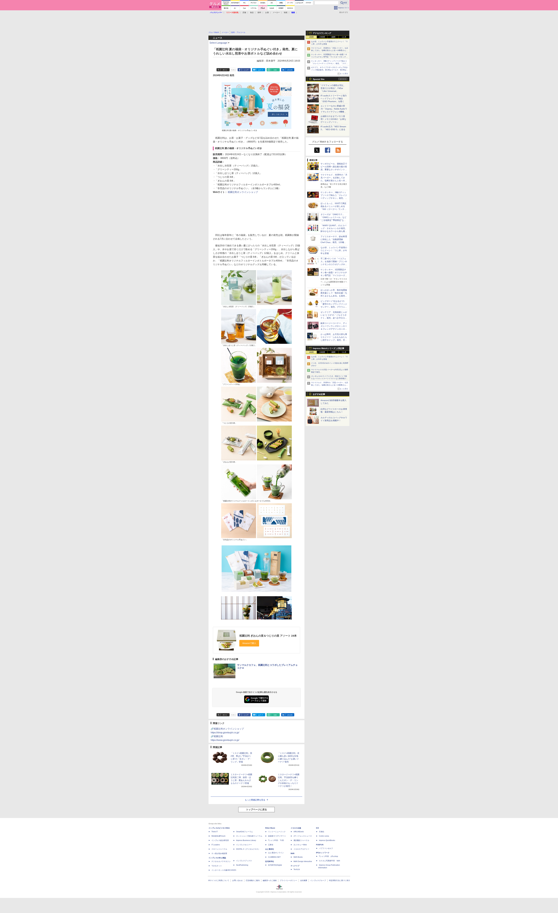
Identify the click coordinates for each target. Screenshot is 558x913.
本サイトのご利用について (218, 880)
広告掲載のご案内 (253, 880)
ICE (317, 828)
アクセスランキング (322, 33)
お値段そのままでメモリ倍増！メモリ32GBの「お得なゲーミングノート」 (333, 119)
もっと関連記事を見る (255, 800)
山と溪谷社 (269, 849)
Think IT (214, 832)
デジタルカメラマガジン (221, 861)
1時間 (311, 37)
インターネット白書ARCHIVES (223, 870)
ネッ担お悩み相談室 (219, 853)
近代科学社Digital (275, 865)
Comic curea (324, 836)
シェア (246, 70)
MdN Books (298, 857)
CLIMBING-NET (274, 857)
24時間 (322, 37)
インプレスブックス (244, 861)
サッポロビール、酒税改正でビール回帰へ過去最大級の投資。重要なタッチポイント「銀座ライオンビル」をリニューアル (334, 169)
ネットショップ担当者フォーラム (249, 836)
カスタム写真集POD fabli (329, 861)
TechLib (297, 869)
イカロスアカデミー (301, 849)
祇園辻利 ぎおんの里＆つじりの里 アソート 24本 (268, 635)
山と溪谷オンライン (276, 853)
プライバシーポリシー (288, 880)
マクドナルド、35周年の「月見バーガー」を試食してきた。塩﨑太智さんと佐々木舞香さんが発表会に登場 (329, 50)
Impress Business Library (246, 840)
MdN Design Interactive (303, 861)
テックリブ (295, 866)
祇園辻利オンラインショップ (243, 192)
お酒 (267, 12)
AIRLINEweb (299, 832)
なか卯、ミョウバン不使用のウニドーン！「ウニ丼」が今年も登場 (334, 250)
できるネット (216, 866)
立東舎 (270, 845)
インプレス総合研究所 (220, 840)
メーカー (276, 12)
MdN (292, 853)
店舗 (244, 12)
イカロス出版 (296, 828)
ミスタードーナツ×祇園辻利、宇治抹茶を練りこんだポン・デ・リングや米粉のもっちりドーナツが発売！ (288, 780)
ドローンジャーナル (219, 849)
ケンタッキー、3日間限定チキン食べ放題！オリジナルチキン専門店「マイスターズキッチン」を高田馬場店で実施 (329, 56)
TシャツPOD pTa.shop (328, 856)
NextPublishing (242, 865)
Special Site (318, 79)
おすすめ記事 (319, 394)
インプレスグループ (318, 880)
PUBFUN (319, 845)
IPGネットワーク (322, 853)
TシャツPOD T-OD (276, 840)
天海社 (321, 832)
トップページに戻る (256, 809)
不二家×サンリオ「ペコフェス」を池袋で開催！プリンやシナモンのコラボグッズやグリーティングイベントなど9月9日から (334, 264)
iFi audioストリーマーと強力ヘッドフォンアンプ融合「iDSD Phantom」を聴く (334, 98)
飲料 (259, 12)
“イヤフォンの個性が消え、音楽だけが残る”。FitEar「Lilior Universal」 (333, 88)
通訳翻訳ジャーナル (301, 840)
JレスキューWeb (300, 845)
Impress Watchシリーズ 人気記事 (328, 348)
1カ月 (344, 37)
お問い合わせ (237, 880)
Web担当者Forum (218, 836)
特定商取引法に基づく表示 (339, 880)
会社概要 (303, 880)
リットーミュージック (277, 832)
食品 (252, 12)
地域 (285, 12)
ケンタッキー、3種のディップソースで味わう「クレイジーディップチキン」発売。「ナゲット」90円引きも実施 (329, 63)
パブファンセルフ (326, 848)
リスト (233, 70)
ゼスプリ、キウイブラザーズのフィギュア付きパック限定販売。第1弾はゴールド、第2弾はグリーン (329, 69)
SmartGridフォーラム (244, 832)
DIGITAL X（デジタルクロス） (248, 849)
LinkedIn (290, 70)
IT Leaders (215, 845)
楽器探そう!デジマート (277, 836)
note (275, 70)
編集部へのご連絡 (270, 880)
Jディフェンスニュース (303, 836)
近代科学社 (269, 861)
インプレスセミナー (244, 845)
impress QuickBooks (327, 840)
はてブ (260, 70)
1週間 (333, 37)
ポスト (225, 70)
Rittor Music (270, 828)
